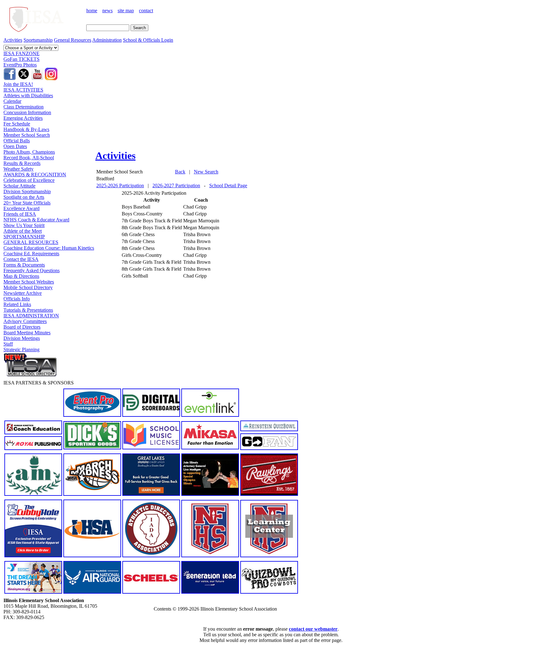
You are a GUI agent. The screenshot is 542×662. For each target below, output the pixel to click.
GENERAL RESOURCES (30, 242)
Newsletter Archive (22, 293)
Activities (12, 40)
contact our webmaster (313, 629)
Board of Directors (21, 327)
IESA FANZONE (21, 53)
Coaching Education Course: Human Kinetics (48, 248)
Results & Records (21, 163)
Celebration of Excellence (29, 180)
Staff (8, 344)
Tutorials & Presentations (28, 310)
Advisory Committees (25, 321)
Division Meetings (21, 338)
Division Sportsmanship (27, 191)
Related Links (17, 304)
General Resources (72, 40)
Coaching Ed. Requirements (31, 253)
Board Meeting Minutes (26, 332)
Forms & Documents (24, 264)
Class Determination (23, 106)
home (91, 10)
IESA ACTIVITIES (23, 90)
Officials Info (16, 298)
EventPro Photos (20, 64)
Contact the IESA (21, 259)
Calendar (12, 101)
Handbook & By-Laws (26, 129)
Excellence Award (21, 208)
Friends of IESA (19, 214)
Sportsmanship (38, 40)
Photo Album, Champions (29, 152)
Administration (107, 40)
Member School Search (26, 135)
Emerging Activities (23, 118)
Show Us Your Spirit (24, 225)
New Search (206, 171)
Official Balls (16, 140)
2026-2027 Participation (176, 185)
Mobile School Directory (28, 287)
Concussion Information (27, 112)
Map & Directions (21, 276)
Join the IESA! (18, 84)
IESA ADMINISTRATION (31, 315)
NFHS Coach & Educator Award (36, 219)
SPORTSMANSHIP (24, 236)
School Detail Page (228, 185)
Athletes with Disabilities (28, 95)
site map (126, 10)
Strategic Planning (21, 349)
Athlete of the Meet (22, 231)
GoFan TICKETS (21, 59)
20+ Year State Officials (26, 202)
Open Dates (15, 146)
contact (146, 10)
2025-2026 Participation (120, 185)
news (107, 10)
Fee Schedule (16, 123)
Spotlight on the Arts (23, 197)
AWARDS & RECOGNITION (34, 174)
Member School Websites (28, 281)
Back (180, 171)
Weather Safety (18, 169)
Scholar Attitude (19, 185)
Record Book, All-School (28, 157)
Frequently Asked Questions (31, 270)
